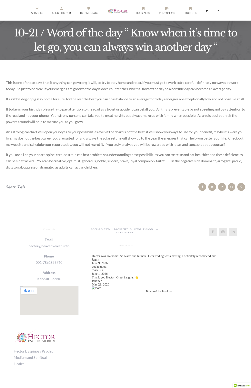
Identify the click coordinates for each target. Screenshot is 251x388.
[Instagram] (223, 232)
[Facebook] (213, 232)
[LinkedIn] (233, 232)
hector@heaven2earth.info (48, 246)
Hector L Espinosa (143, 229)
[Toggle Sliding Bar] (200, 10)
